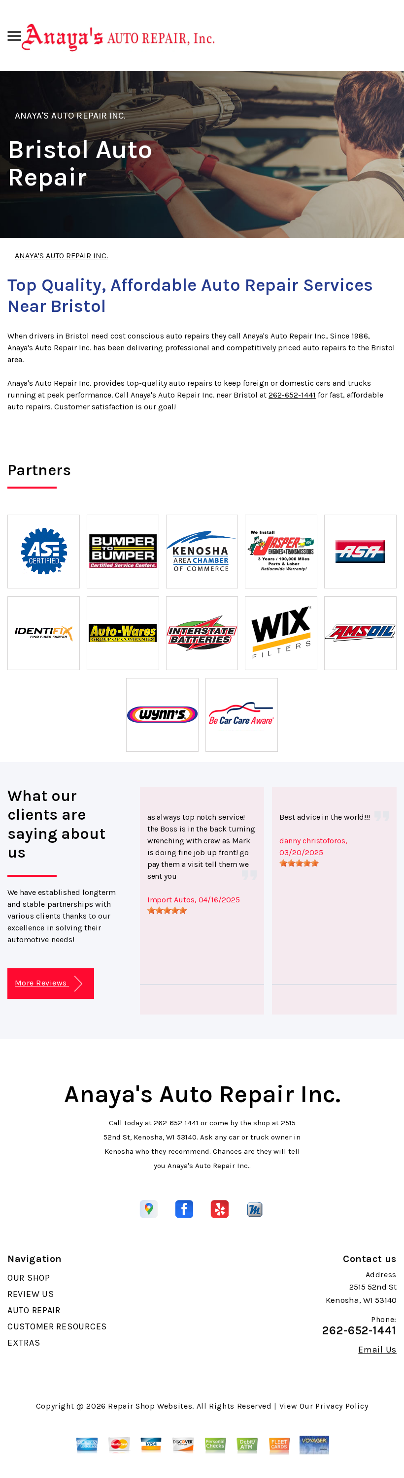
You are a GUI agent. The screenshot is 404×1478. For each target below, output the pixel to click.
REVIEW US (30, 1294)
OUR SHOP (28, 1277)
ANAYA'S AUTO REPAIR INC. (70, 115)
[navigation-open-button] (14, 35)
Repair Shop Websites (150, 1406)
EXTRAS (23, 1342)
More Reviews (42, 982)
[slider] (167, 910)
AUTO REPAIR (34, 1310)
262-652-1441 (292, 395)
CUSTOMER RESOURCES (57, 1326)
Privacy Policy (341, 1406)
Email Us (377, 1349)
